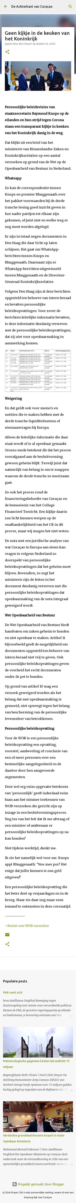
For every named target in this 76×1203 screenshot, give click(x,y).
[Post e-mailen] (7, 936)
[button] (7, 52)
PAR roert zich (12, 992)
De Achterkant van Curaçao (31, 6)
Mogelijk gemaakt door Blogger (40, 1184)
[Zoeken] (70, 6)
